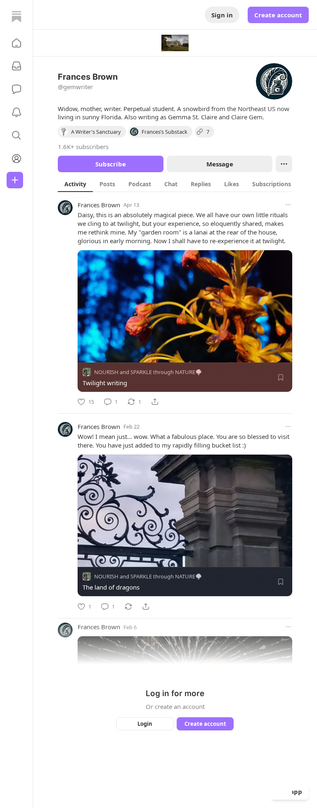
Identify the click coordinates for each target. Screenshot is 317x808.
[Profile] (16, 158)
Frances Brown (99, 205)
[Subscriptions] (16, 66)
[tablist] (185, 183)
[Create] (15, 180)
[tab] (75, 183)
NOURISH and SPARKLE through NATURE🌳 (148, 372)
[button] (16, 43)
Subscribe (110, 164)
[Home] (16, 16)
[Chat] (16, 89)
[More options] (288, 204)
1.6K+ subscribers (83, 146)
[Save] (280, 377)
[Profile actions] (284, 164)
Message (219, 164)
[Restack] (128, 606)
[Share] (155, 401)
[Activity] (16, 112)
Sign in (222, 15)
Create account (278, 15)
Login (144, 723)
